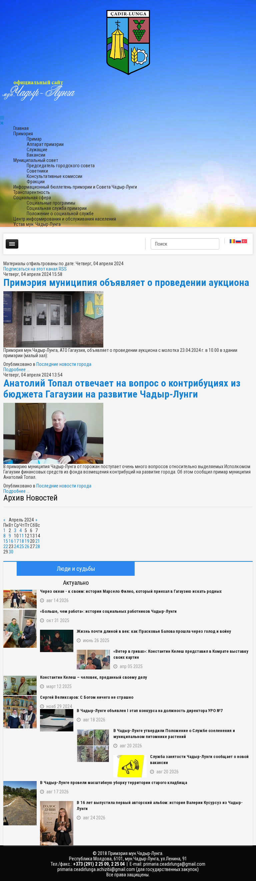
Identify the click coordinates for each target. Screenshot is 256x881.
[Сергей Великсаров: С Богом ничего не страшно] (20, 712)
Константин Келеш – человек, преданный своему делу (93, 677)
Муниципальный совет (35, 160)
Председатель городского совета (61, 165)
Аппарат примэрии (45, 144)
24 (16, 546)
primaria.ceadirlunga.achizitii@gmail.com (96, 869)
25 (21, 546)
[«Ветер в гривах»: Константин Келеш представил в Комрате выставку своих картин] (93, 659)
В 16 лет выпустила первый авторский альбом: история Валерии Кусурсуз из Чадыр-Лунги (160, 805)
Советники (37, 171)
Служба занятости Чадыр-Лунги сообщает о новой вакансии (199, 759)
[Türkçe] (245, 241)
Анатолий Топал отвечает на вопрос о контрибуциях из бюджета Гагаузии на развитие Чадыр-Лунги (121, 388)
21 (37, 541)
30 (11, 551)
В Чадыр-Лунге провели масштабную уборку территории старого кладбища (113, 782)
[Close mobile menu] (2, 123)
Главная (21, 128)
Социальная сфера (32, 197)
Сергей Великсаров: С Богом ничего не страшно (86, 697)
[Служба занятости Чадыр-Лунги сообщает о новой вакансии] (130, 766)
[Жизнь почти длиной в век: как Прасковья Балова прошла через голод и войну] (56, 641)
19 (27, 541)
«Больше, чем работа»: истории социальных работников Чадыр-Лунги (108, 611)
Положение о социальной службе (60, 213)
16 (11, 541)
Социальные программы (51, 203)
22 (5, 546)
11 (21, 535)
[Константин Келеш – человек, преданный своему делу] (20, 685)
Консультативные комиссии (54, 176)
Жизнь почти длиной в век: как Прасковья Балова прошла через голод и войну (154, 631)
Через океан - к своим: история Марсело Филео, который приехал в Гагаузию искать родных (131, 591)
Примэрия (23, 133)
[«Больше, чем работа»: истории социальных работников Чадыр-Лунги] (20, 629)
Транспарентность (31, 192)
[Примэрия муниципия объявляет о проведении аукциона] (128, 319)
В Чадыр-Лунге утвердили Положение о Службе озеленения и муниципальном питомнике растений (174, 733)
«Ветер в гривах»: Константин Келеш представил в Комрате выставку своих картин (180, 654)
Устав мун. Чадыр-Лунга (37, 224)
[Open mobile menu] (2, 117)
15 (5, 541)
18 (21, 541)
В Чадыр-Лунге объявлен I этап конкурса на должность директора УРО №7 (150, 710)
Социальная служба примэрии (57, 208)
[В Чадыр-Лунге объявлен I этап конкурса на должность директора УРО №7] (56, 720)
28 (37, 546)
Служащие (37, 149)
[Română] (233, 241)
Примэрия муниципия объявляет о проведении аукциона (126, 282)
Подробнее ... (16, 369)
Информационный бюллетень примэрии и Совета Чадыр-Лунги (75, 187)
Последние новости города (63, 364)
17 (16, 541)
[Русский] (239, 241)
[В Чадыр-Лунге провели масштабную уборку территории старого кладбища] (20, 803)
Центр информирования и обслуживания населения (64, 219)
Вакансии (36, 155)
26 (27, 546)
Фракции (36, 181)
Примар (34, 139)
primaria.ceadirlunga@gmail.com (174, 864)
